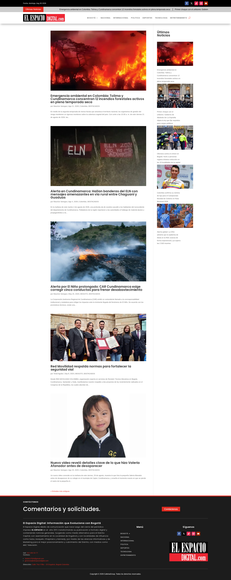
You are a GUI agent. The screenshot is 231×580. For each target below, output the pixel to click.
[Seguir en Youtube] (206, 3)
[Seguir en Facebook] (187, 3)
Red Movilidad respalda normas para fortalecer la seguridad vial (91, 368)
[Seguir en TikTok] (196, 3)
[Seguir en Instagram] (201, 3)
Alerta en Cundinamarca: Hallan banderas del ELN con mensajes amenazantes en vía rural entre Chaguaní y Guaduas (94, 194)
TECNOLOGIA (161, 18)
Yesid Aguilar (58, 374)
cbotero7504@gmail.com (34, 558)
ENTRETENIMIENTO (178, 18)
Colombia (83, 106)
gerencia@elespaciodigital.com (36, 561)
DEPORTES (147, 18)
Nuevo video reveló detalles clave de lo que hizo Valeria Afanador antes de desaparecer (95, 464)
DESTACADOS (94, 106)
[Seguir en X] (191, 3)
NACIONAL (106, 18)
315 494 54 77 (32, 553)
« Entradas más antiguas (60, 491)
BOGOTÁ (91, 18)
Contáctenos (171, 509)
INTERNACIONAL (120, 18)
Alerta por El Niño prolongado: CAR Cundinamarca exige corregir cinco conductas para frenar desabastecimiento (96, 288)
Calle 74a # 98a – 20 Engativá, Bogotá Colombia (50, 564)
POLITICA (135, 18)
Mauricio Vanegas (60, 106)
